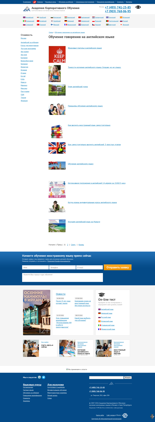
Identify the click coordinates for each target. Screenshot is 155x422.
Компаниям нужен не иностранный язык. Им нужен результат (83, 303)
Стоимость (120, 2)
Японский (126, 25)
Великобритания (27, 61)
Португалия (25, 91)
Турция (23, 98)
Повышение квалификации (105, 2)
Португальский (113, 21)
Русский (125, 21)
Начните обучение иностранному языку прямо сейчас (56, 255)
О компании (27, 2)
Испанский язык (107, 321)
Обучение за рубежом (66, 2)
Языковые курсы (50, 2)
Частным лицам (28, 390)
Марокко (24, 85)
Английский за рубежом (29, 42)
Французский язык (108, 329)
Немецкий (70, 21)
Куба (22, 79)
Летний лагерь (52, 395)
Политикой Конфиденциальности (58, 261)
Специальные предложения (85, 2)
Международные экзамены (57, 393)
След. (73, 244)
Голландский (99, 17)
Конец (81, 244)
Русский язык (106, 317)
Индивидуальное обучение (57, 390)
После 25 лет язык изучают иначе (63, 302)
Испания (24, 70)
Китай (23, 76)
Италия (23, 73)
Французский (71, 25)
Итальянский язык (107, 325)
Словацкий (29, 25)
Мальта (23, 82)
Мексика (24, 88)
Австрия (24, 55)
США (22, 94)
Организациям (28, 387)
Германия (24, 64)
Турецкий (43, 25)
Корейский (56, 21)
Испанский (126, 17)
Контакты (129, 2)
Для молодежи (55, 384)
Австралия (25, 52)
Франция (24, 101)
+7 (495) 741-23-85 (118, 7)
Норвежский (85, 21)
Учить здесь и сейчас (47, 346)
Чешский (98, 25)
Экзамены (26, 401)
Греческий (112, 17)
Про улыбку (45, 342)
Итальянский (30, 21)
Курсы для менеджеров (29, 45)
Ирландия (24, 67)
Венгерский (71, 17)
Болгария (24, 58)
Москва (23, 38)
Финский (56, 25)
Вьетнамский (85, 17)
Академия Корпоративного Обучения (55, 8)
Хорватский (85, 25)
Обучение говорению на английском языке (70, 32)
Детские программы (28, 48)
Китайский (43, 21)
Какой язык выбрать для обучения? (82, 319)
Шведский (112, 25)
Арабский (43, 17)
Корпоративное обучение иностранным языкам (82, 344)
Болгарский (57, 17)
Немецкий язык (106, 313)
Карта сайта (100, 415)
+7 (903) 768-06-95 (118, 11)
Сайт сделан (111, 415)
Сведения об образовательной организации (106, 419)
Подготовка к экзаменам (56, 387)
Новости (60, 293)
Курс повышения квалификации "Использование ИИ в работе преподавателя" (63, 322)
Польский (98, 21)
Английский (29, 17)
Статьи (51, 32)
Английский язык (107, 309)
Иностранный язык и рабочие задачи (119, 352)
